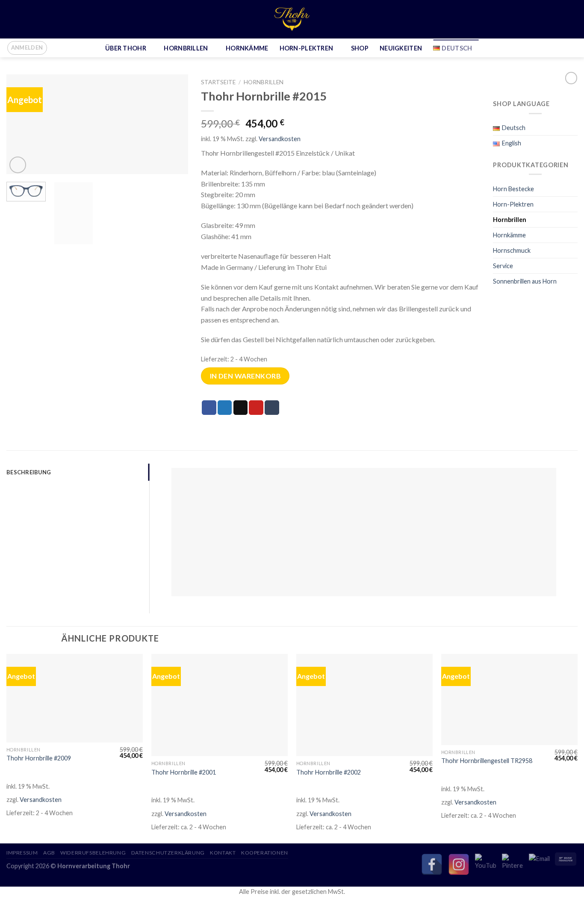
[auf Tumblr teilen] (272, 407)
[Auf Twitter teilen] (225, 407)
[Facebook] (431, 864)
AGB (49, 852)
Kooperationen (264, 852)
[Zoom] (17, 165)
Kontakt (223, 852)
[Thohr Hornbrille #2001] (219, 705)
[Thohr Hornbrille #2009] (74, 698)
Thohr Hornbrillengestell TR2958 (486, 760)
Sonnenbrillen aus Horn (525, 281)
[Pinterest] (512, 864)
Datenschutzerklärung (168, 852)
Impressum (22, 852)
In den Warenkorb (245, 376)
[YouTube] (485, 864)
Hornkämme (247, 48)
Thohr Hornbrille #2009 (38, 758)
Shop (360, 48)
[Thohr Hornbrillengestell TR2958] (509, 699)
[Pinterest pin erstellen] (256, 407)
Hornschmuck (512, 250)
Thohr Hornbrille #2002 (328, 772)
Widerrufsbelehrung (93, 852)
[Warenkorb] (573, 47)
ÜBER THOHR (125, 48)
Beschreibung (28, 472)
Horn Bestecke (513, 188)
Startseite (218, 82)
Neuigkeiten (401, 48)
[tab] (77, 472)
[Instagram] (458, 864)
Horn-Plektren (306, 48)
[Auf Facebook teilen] (209, 407)
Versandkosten (280, 138)
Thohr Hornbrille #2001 (183, 772)
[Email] (539, 864)
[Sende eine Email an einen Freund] (240, 407)
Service (503, 265)
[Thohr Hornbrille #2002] (364, 705)
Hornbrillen (186, 48)
